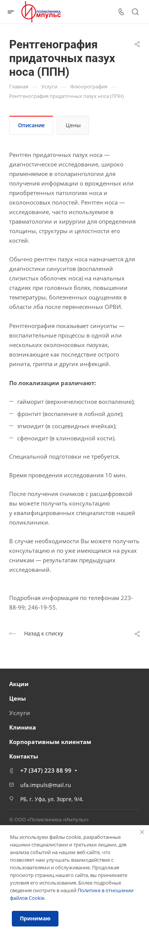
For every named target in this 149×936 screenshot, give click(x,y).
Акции (19, 684)
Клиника (22, 727)
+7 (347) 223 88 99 (45, 770)
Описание (31, 125)
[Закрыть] (142, 832)
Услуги (19, 713)
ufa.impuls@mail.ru (45, 785)
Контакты (23, 756)
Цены (73, 125)
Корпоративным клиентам (50, 742)
